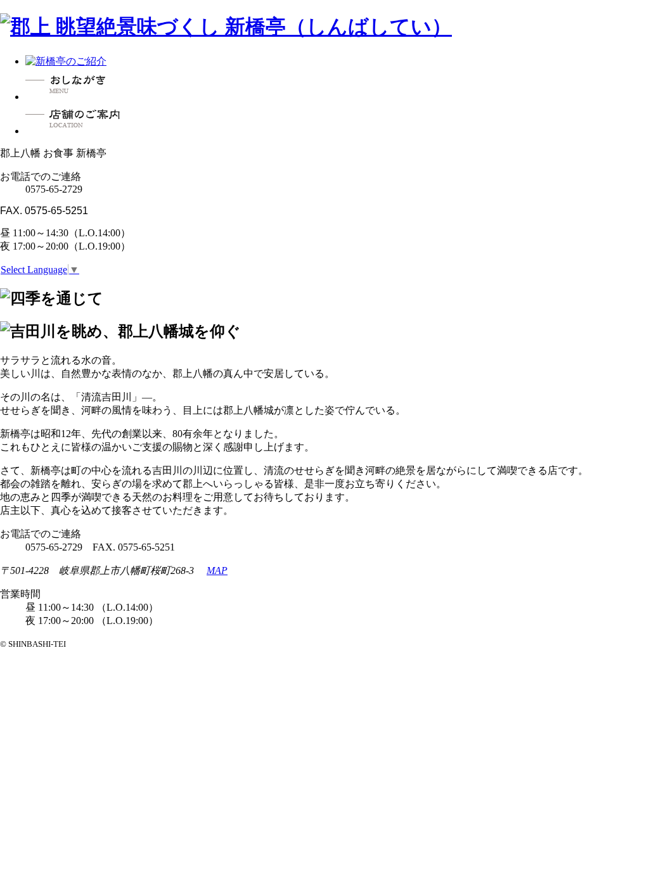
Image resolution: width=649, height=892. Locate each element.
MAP (217, 570)
